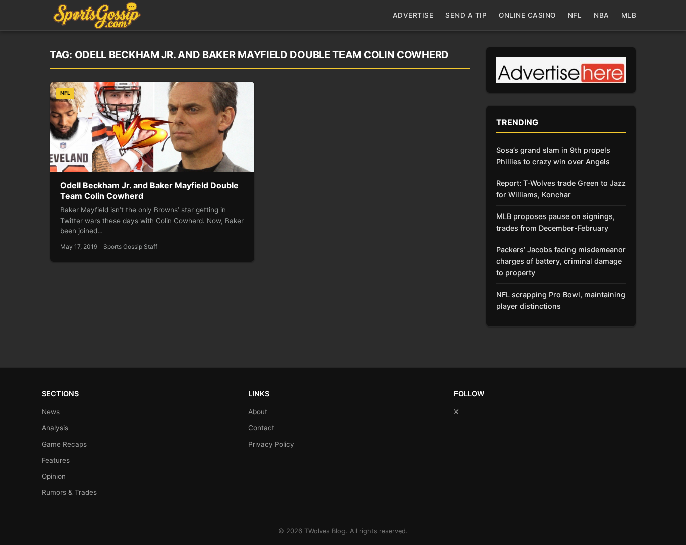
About (257, 412)
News (51, 412)
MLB (629, 15)
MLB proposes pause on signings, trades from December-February (555, 222)
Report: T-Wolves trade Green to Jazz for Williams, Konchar (561, 189)
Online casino (527, 15)
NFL (575, 15)
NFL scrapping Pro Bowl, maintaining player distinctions (560, 300)
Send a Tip (466, 15)
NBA (601, 15)
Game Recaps (64, 444)
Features (56, 460)
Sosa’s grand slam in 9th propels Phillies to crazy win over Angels (553, 156)
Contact (261, 428)
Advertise (413, 15)
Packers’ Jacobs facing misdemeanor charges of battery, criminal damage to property (561, 261)
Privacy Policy (271, 444)
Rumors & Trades (69, 492)
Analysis (55, 428)
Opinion (54, 476)
